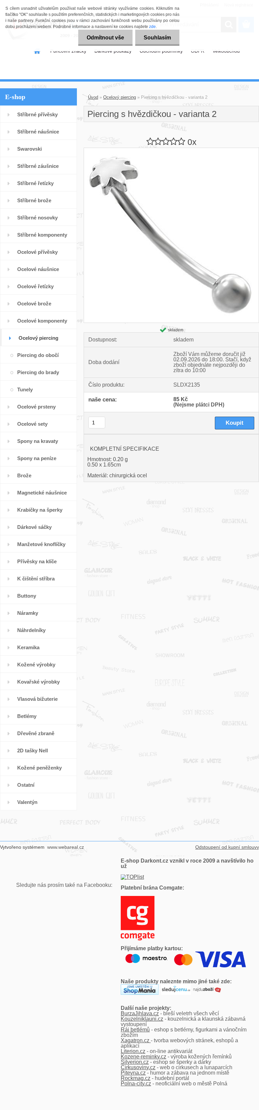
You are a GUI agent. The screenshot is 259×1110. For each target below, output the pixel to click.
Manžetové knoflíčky (41, 544)
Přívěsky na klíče (37, 561)
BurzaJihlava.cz (140, 1013)
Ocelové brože (34, 303)
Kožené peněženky (39, 768)
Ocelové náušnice (38, 269)
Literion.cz (133, 1051)
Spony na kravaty (37, 441)
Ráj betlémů (135, 1029)
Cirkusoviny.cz (138, 1067)
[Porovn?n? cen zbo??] (207, 987)
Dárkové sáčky (34, 527)
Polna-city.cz (136, 1083)
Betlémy (26, 716)
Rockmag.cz (135, 1078)
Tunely (25, 389)
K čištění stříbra (36, 578)
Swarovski (29, 149)
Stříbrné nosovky (37, 217)
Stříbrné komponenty (42, 235)
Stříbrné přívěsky (37, 114)
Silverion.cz (135, 1062)
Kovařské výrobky (38, 682)
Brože (24, 475)
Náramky (27, 613)
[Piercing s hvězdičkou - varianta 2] (171, 150)
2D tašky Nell (32, 750)
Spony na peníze (36, 458)
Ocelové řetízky (35, 286)
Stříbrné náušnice (38, 131)
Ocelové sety (32, 424)
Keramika (28, 647)
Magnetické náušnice (42, 493)
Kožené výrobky (36, 664)
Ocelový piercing (38, 338)
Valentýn (27, 802)
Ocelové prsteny (36, 407)
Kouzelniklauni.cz (142, 1019)
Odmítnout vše (105, 37)
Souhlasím (157, 37)
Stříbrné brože (34, 200)
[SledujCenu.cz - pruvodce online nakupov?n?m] (176, 987)
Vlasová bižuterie (37, 699)
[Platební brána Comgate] (137, 898)
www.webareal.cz (65, 847)
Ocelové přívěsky (37, 252)
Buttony (26, 596)
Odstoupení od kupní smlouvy (227, 847)
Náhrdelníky (31, 630)
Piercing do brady (38, 372)
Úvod (93, 97)
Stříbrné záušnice (38, 166)
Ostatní (25, 785)
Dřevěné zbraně (35, 733)
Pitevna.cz (133, 1073)
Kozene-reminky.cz (143, 1056)
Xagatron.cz (136, 1040)
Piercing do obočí (38, 355)
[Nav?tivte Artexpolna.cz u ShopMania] (140, 987)
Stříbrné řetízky (35, 183)
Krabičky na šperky (39, 510)
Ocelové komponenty (42, 321)
